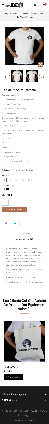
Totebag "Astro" (11, 367)
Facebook (10, 411)
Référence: (7, 170)
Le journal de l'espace (24, 420)
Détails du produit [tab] (24, 239)
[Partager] (6, 223)
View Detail (15, 377)
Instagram (27, 416)
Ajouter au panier (14, 209)
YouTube (43, 411)
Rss (32, 411)
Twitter (23, 411)
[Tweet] (15, 223)
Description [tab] (24, 233)
